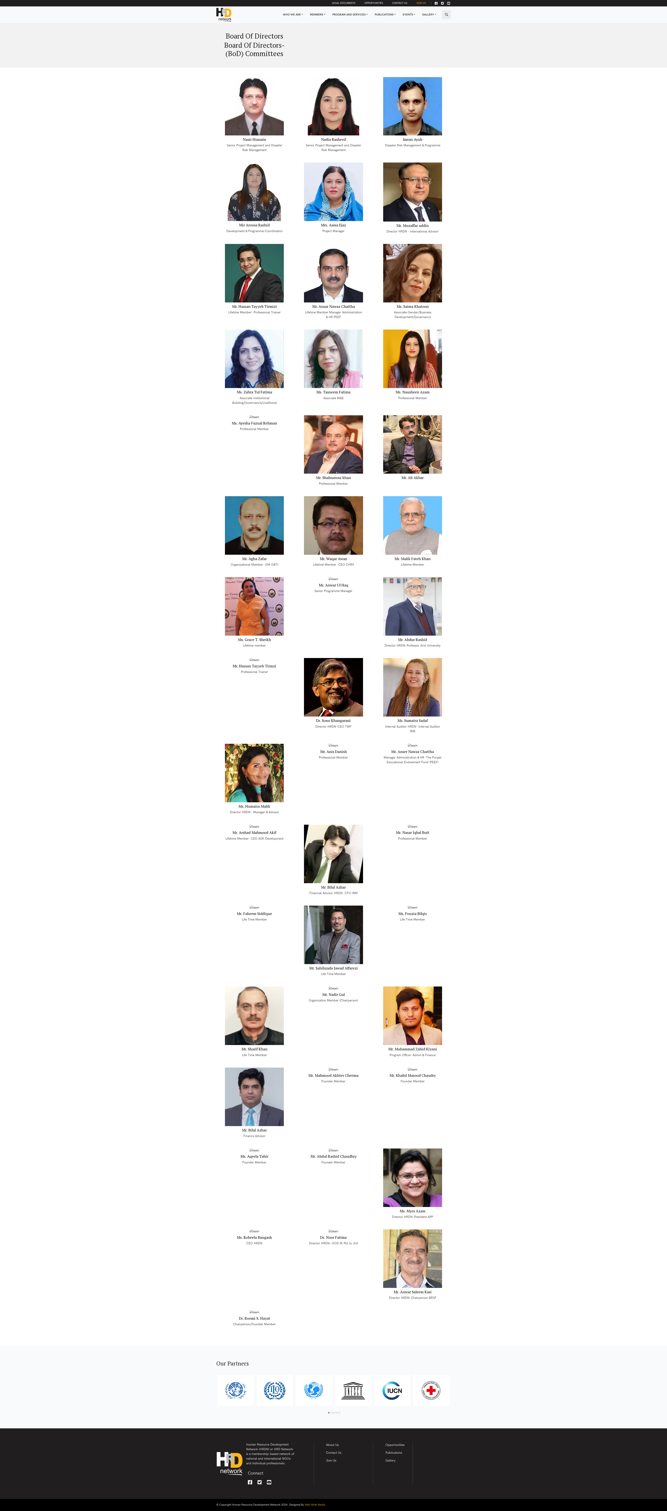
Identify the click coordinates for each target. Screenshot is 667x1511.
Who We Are (292, 14)
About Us (332, 1445)
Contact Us (399, 3)
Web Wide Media (315, 1504)
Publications (384, 14)
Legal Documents (343, 3)
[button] (328, 1413)
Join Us (421, 3)
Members (316, 14)
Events (408, 14)
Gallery (428, 14)
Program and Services (349, 14)
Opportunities (373, 3)
